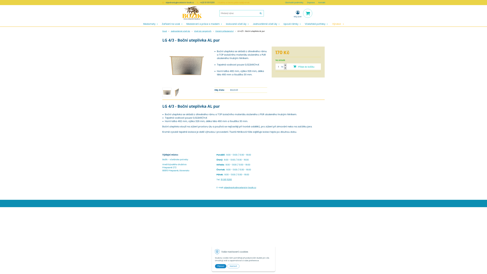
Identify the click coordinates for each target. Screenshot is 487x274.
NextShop (238, 203)
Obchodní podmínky (294, 2)
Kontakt (321, 2)
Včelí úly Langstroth (202, 31)
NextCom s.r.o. (272, 203)
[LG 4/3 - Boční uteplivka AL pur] (186, 66)
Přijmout (220, 266)
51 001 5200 (226, 179)
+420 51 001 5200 (207, 2)
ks (282, 66)
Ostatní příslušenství (224, 31)
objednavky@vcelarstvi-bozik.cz (180, 2)
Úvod (164, 31)
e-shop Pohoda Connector (254, 203)
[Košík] (307, 13)
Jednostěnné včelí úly (180, 31)
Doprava (311, 2)
